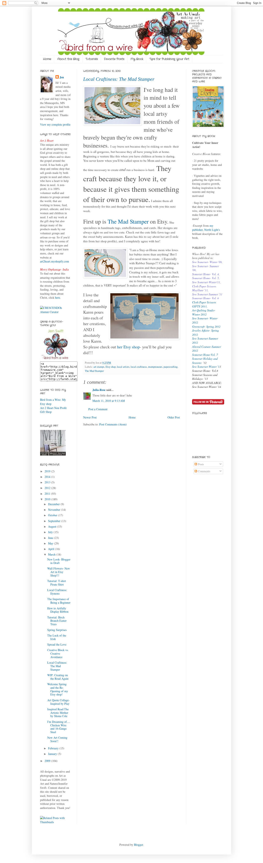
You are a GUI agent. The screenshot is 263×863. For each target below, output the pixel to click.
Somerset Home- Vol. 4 (205, 274)
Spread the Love (56, 644)
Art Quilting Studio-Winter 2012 (204, 312)
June (51, 538)
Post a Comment (97, 409)
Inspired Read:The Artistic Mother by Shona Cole (58, 712)
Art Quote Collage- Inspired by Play (58, 702)
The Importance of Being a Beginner (58, 600)
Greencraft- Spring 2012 (206, 326)
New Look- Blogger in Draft (58, 561)
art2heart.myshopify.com (54, 261)
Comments (203, 471)
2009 (48, 761)
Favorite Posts (114, 59)
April (51, 549)
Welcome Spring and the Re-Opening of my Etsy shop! (57, 689)
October (53, 515)
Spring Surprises (57, 630)
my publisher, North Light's (206, 228)
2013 (48, 482)
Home (47, 59)
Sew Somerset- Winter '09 (207, 262)
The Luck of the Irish (56, 637)
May (51, 543)
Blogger (138, 845)
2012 (48, 488)
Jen (62, 77)
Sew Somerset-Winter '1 (205, 367)
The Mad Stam (124, 221)
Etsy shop (111, 367)
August (52, 526)
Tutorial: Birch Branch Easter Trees (57, 620)
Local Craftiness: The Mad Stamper (118, 79)
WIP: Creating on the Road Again (57, 676)
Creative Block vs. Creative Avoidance (58, 653)
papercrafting (171, 367)
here (57, 297)
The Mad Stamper (94, 371)
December (54, 504)
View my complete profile (55, 124)
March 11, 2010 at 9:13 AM (108, 401)
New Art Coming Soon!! (57, 739)
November (54, 510)
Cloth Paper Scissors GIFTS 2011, (204, 304)
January (53, 754)
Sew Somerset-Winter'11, (206, 282)
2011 (48, 494)
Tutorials (91, 59)
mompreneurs (155, 367)
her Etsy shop (128, 347)
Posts (200, 464)
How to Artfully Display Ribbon (57, 610)
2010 (48, 499)
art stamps (98, 367)
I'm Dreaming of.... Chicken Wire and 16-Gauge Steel (58, 727)
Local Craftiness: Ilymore (57, 591)
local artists (123, 367)
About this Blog (68, 59)
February (53, 748)
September (54, 521)
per (145, 221)
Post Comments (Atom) (113, 424)
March (52, 554)
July (51, 532)
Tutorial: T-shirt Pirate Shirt (56, 582)
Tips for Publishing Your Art (169, 59)
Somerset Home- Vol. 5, (206, 278)
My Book (136, 59)
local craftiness (139, 367)
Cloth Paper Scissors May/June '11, (204, 288)
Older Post (173, 417)
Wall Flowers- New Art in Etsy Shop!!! (58, 571)
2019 (48, 471)
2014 (48, 477)
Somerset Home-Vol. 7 (205, 355)
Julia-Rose (98, 390)
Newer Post (90, 417)
